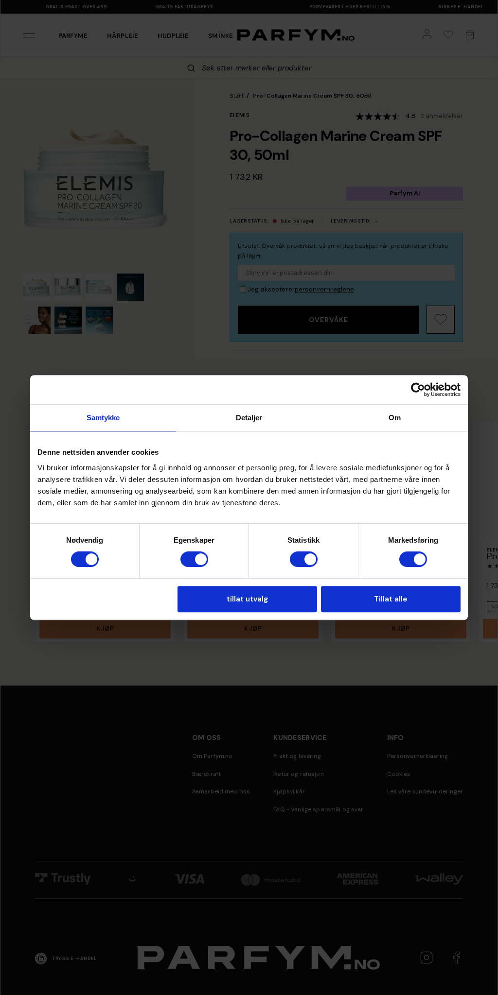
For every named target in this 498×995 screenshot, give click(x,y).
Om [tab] (395, 417)
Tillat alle (390, 599)
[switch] (194, 559)
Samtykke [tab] (103, 417)
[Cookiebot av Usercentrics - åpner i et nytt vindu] (418, 389)
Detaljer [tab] (249, 417)
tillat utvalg (247, 599)
